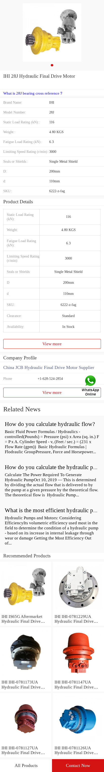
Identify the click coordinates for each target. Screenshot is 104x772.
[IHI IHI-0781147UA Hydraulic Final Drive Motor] (78, 677)
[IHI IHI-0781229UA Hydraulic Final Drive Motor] (78, 611)
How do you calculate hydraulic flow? (50, 424)
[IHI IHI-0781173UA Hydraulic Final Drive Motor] (25, 677)
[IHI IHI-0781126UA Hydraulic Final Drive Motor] (78, 742)
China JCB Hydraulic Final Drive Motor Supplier (48, 367)
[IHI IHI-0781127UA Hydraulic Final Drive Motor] (25, 742)
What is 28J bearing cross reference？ (33, 93)
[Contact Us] (90, 386)
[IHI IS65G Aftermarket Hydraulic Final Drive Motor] (25, 611)
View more (52, 343)
